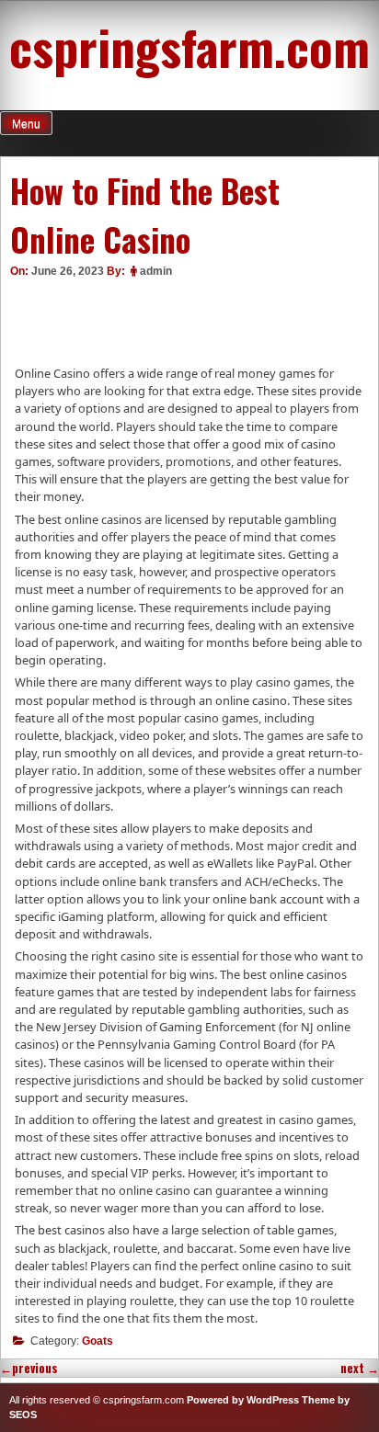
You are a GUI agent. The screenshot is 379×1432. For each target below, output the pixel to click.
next (359, 1368)
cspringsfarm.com (189, 46)
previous (29, 1368)
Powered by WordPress (243, 1399)
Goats (97, 1341)
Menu (26, 124)
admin (156, 271)
